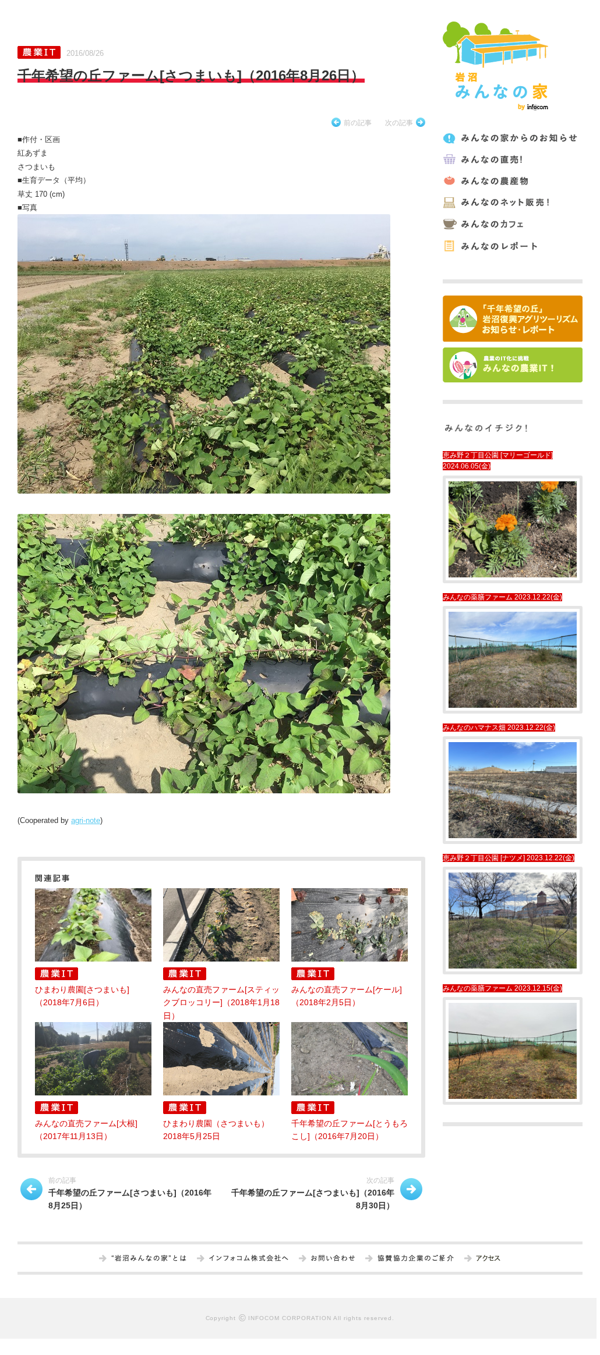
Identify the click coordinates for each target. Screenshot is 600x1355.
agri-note (85, 820)
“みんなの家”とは (149, 1259)
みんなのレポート (512, 245)
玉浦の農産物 (512, 181)
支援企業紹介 (416, 1259)
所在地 (488, 1259)
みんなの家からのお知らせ (512, 138)
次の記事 (399, 123)
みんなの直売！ (512, 159)
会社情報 (248, 1259)
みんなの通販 (512, 202)
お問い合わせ (333, 1259)
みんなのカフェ (512, 224)
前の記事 (358, 123)
